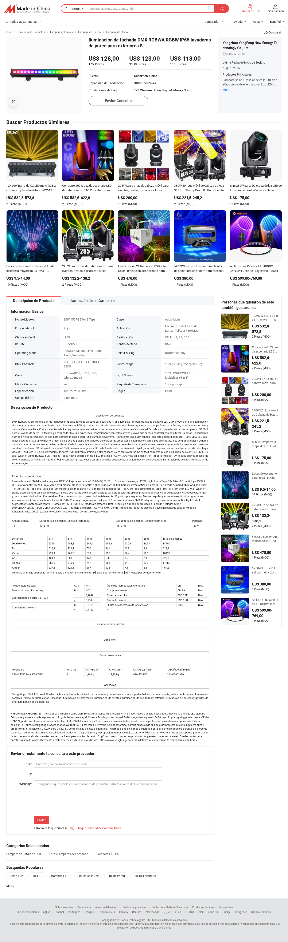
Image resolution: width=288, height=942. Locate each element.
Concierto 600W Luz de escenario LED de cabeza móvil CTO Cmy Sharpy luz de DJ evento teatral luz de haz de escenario (265, 349)
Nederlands (152, 912)
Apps (256, 22)
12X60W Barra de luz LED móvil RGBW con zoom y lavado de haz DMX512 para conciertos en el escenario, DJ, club (265, 318)
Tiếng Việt (241, 912)
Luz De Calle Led (88, 876)
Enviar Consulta (118, 100)
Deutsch (136, 912)
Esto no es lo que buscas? (50, 828)
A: (30, 774)
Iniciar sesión (275, 11)
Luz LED (37, 876)
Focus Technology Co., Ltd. (136, 920)
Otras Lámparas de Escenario (68, 854)
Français (89, 912)
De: (29, 764)
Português (74, 912)
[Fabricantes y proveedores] (27, 8)
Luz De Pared (116, 876)
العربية (166, 912)
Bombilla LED (60, 876)
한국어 (178, 912)
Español (59, 912)
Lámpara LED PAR (109, 854)
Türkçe (226, 912)
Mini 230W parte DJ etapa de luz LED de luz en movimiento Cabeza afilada (265, 444)
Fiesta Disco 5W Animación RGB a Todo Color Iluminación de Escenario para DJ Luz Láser (265, 539)
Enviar (41, 820)
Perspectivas (225, 907)
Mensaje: (25, 784)
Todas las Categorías (23, 22)
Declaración (84, 907)
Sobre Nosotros (64, 907)
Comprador (212, 22)
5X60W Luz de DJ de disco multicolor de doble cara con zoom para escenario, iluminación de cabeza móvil (265, 570)
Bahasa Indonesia (261, 912)
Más (225, 90)
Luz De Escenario (145, 876)
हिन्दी (201, 912)
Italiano (123, 912)
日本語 (190, 912)
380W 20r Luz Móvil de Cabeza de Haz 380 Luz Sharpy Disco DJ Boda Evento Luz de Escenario (265, 412)
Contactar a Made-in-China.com (170, 907)
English (46, 912)
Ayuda (238, 22)
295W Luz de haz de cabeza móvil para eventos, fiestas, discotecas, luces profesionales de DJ (265, 381)
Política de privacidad (134, 907)
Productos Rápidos (203, 907)
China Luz (16, 876)
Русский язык (107, 912)
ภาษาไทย (213, 912)
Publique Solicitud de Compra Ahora (95, 828)
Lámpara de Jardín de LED (23, 854)
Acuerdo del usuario (106, 907)
